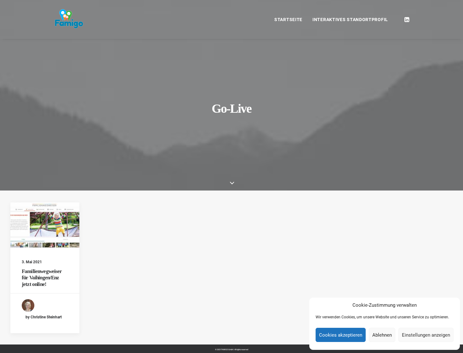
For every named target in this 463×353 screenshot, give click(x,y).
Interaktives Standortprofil (350, 19)
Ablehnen (382, 335)
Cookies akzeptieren (340, 335)
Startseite (288, 19)
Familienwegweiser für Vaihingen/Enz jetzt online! (42, 277)
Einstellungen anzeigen (426, 335)
